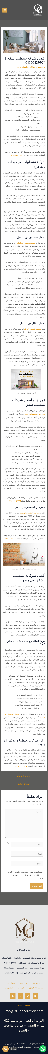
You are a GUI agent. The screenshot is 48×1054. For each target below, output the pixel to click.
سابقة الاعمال (36, 987)
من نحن (24, 983)
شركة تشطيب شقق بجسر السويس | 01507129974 (24, 967)
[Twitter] (27, 996)
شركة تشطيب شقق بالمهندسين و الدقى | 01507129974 (24, 958)
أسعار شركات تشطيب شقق (35, 414)
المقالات (33, 67)
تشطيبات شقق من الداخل (25, 243)
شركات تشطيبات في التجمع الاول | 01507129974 (24, 963)
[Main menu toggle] (4, 10)
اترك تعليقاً (41, 67)
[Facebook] (35, 996)
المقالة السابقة (24, 776)
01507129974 (16, 155)
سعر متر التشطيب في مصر (30, 513)
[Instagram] (20, 996)
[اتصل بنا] (5, 1049)
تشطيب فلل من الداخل (32, 329)
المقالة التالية (24, 783)
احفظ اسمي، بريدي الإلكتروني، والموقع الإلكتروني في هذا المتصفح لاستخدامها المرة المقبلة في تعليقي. (25, 875)
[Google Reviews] (12, 996)
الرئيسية (37, 983)
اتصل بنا (9, 987)
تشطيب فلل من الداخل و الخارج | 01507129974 (24, 972)
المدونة (21, 987)
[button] (42, 1048)
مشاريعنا (11, 983)
